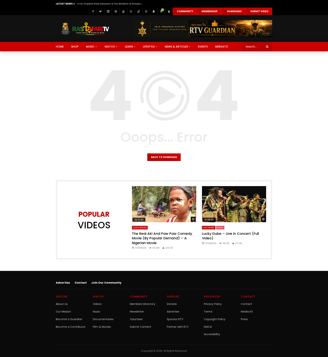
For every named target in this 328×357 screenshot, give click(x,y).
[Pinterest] (115, 11)
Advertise (63, 283)
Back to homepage (164, 157)
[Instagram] (131, 11)
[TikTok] (138, 11)
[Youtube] (123, 11)
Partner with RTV (177, 327)
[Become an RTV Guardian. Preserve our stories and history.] (203, 28)
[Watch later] (146, 11)
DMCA (208, 327)
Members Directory (142, 304)
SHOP (74, 46)
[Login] (169, 11)
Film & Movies (140, 227)
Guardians (234, 11)
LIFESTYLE (149, 46)
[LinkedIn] (108, 11)
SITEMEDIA (140, 247)
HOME (60, 46)
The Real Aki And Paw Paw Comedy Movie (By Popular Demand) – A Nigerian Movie (162, 238)
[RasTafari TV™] (85, 28)
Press (244, 319)
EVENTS (203, 46)
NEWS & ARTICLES (176, 46)
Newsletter (137, 311)
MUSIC (90, 46)
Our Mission (63, 311)
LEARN (129, 46)
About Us (62, 304)
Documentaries (103, 319)
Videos (97, 304)
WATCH (110, 46)
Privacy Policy (213, 304)
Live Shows (208, 227)
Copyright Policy (214, 319)
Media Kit (247, 311)
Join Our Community (106, 283)
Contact (81, 283)
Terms (208, 311)
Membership (210, 11)
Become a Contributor (71, 327)
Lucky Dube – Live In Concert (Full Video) (230, 235)
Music (96, 311)
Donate (172, 304)
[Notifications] (153, 11)
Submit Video (259, 11)
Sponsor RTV (175, 319)
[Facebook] (93, 11)
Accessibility (212, 334)
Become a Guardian (69, 319)
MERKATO (221, 46)
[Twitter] (100, 11)
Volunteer (136, 319)
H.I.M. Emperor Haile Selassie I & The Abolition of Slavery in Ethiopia (110, 3)
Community (185, 11)
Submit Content (140, 327)
